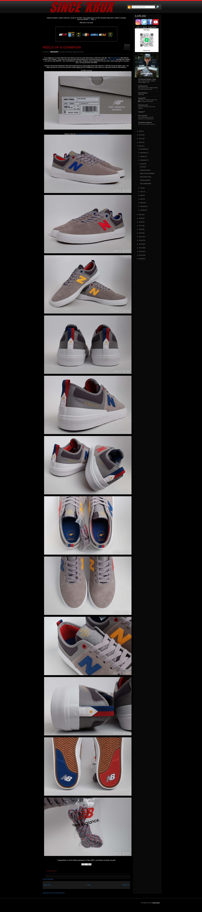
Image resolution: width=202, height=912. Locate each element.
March (142, 202)
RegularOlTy (142, 98)
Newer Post (47, 885)
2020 (140, 214)
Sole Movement (142, 86)
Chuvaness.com (143, 105)
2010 (140, 251)
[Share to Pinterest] (90, 864)
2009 (140, 255)
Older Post (126, 885)
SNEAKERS (54, 52)
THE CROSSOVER (145, 183)
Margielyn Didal (115, 58)
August (142, 163)
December (143, 149)
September (143, 160)
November (143, 152)
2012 (140, 244)
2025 (140, 131)
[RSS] (129, 7)
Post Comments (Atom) (57, 893)
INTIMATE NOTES (145, 170)
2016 (140, 229)
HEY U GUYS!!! (142, 115)
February (143, 206)
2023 (140, 138)
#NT (89, 19)
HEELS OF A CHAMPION (62, 47)
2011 (140, 247)
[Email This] (82, 864)
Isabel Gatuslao (142, 93)
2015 (140, 233)
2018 (140, 222)
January (142, 210)
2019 (140, 218)
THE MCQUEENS (145, 180)
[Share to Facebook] (88, 864)
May (141, 195)
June (141, 191)
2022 (140, 142)
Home (89, 885)
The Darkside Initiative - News (147, 79)
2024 (140, 135)
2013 (140, 240)
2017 (140, 225)
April (141, 199)
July (141, 188)
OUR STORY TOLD (145, 177)
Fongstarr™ (141, 112)
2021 (140, 146)
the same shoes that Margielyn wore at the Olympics (92, 134)
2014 (140, 236)
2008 (140, 258)
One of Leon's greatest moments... (147, 124)
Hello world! (141, 94)
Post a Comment (48, 879)
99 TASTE (143, 167)
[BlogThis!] (84, 864)
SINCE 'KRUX (156, 902)
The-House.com (110, 59)
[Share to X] (86, 864)
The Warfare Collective (145, 122)
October (142, 156)
